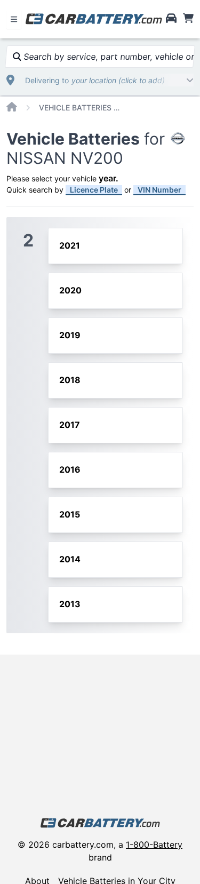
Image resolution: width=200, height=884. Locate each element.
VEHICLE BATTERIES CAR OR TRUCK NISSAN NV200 (81, 107)
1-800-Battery (154, 844)
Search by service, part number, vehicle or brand (107, 56)
